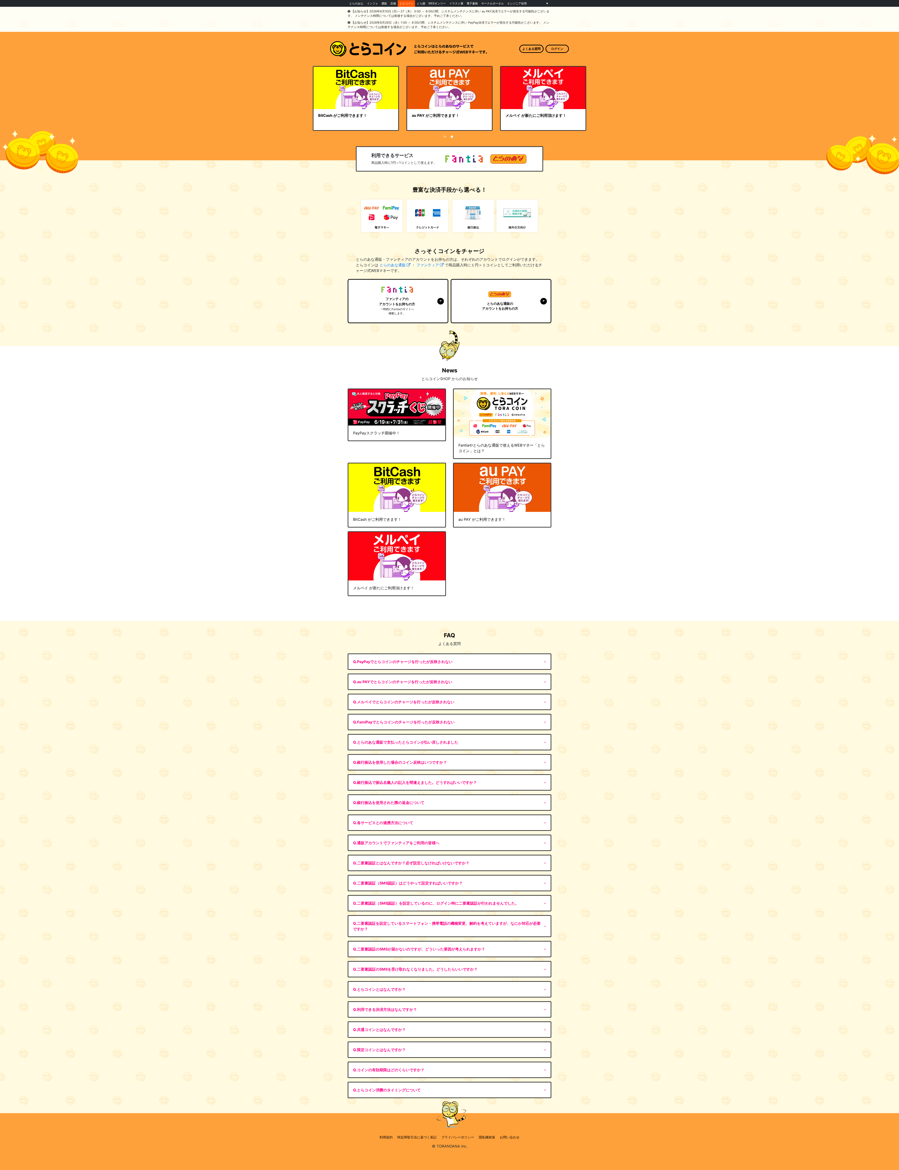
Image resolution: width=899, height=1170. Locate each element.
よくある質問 (531, 49)
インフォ (372, 3)
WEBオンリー (437, 3)
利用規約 (386, 1137)
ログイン (557, 49)
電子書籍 (472, 3)
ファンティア (427, 265)
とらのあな (356, 3)
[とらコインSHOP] (408, 49)
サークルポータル (492, 3)
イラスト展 (456, 3)
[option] (356, 98)
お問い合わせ (510, 1137)
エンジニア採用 (517, 3)
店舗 (393, 3)
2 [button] (452, 137)
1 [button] (445, 137)
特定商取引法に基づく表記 (417, 1137)
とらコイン (406, 3)
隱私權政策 (487, 1137)
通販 (384, 3)
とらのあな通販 (392, 265)
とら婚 (421, 3)
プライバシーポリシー (457, 1137)
